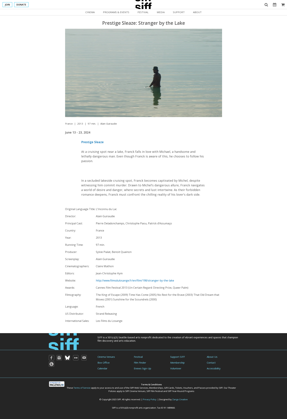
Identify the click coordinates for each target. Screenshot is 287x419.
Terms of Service (82, 387)
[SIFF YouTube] (84, 357)
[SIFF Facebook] (51, 357)
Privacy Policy (149, 399)
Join (7, 4)
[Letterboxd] (51, 364)
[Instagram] (59, 357)
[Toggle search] (266, 4)
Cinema (90, 12)
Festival (143, 12)
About (197, 12)
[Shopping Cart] (283, 4)
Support (179, 12)
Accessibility (214, 368)
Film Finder (140, 362)
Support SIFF (177, 356)
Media (161, 12)
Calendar (102, 368)
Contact (211, 362)
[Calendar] (274, 4)
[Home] (64, 341)
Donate (21, 4)
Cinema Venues (106, 356)
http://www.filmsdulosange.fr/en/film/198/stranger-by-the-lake (135, 280)
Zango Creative (180, 399)
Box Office (103, 362)
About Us (212, 356)
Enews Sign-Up (142, 368)
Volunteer (175, 368)
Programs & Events (116, 12)
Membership (177, 362)
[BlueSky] (67, 357)
